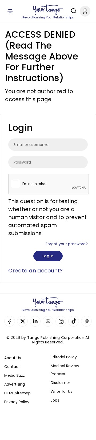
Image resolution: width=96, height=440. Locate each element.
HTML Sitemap (17, 393)
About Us (12, 357)
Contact (12, 366)
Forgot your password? (67, 244)
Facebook (9, 321)
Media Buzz (14, 375)
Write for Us (61, 391)
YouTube (48, 321)
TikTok (73, 321)
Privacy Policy (16, 402)
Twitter (22, 321)
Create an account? (35, 270)
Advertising (14, 384)
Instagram (60, 321)
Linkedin (35, 321)
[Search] (72, 11)
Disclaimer (60, 382)
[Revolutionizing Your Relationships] (48, 10)
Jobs (55, 400)
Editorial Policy (64, 357)
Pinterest (86, 321)
